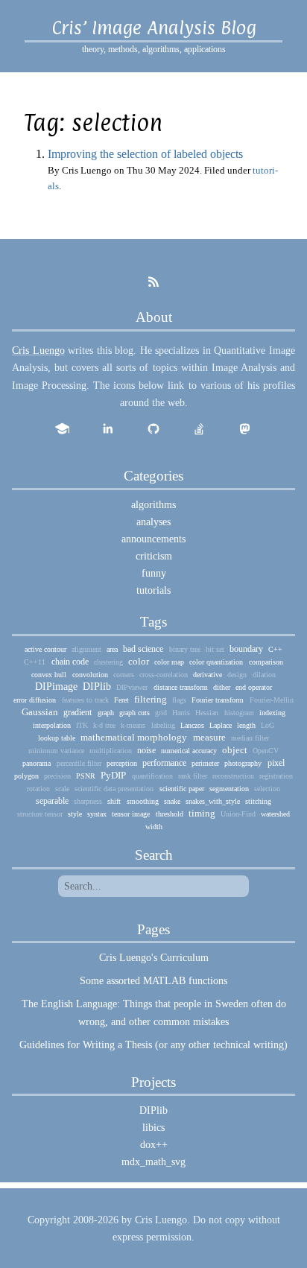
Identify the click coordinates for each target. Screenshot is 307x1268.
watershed (275, 814)
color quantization (216, 662)
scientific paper (181, 788)
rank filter (192, 776)
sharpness (88, 801)
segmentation (229, 788)
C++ (275, 649)
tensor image (131, 814)
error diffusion (34, 700)
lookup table (56, 738)
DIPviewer (132, 687)
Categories (153, 476)
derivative (207, 675)
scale (62, 788)
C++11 (34, 662)
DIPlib (97, 686)
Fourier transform (218, 700)
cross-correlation (163, 675)
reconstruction (233, 776)
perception (122, 763)
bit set (215, 649)
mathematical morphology (133, 737)
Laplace (220, 725)
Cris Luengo (38, 350)
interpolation (52, 725)
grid (161, 713)
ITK (82, 725)
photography (243, 763)
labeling (163, 725)
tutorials (153, 590)
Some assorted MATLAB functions (153, 980)
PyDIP (113, 775)
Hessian (206, 713)
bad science (143, 648)
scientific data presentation (114, 788)
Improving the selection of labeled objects (145, 154)
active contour (45, 649)
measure (209, 737)
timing (202, 813)
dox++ (154, 1144)
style (75, 814)
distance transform (181, 687)
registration (276, 776)
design (237, 675)
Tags (153, 622)
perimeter (205, 763)
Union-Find (238, 814)
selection (267, 788)
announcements (153, 539)
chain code (70, 661)
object (234, 749)
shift (114, 801)
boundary (246, 648)
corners (123, 675)
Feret (121, 700)
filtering (150, 699)
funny (154, 573)
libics (153, 1127)
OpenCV (266, 750)
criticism (154, 556)
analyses (153, 521)
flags (179, 700)
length (246, 725)
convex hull (48, 675)
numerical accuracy (189, 750)
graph (106, 713)
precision (57, 776)
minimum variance (56, 750)
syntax (97, 814)
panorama (36, 763)
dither (221, 687)
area (112, 649)
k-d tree (104, 725)
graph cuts (134, 713)
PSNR (85, 776)
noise (146, 750)
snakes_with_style (213, 801)
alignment (86, 649)
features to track (85, 700)
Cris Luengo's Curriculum (154, 957)
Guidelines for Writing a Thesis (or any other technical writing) (153, 1044)
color (138, 661)
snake (172, 801)
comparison (266, 662)
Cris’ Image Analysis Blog (153, 27)
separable (52, 800)
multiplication (110, 750)
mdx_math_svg (153, 1161)
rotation (38, 788)
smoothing (143, 801)
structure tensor (40, 814)
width (153, 826)
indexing (272, 713)
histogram (239, 713)
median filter (250, 738)
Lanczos (192, 725)
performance (164, 762)
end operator (253, 687)
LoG (267, 725)
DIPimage (56, 686)
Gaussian (40, 711)
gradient (77, 712)
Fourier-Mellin (272, 700)
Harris (181, 713)
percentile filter (79, 763)
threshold (169, 814)
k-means (133, 725)
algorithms (153, 504)
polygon (26, 776)
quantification (152, 776)
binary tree (184, 649)
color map (169, 662)
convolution (90, 675)
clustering (108, 662)
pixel (276, 762)
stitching (258, 801)
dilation (264, 675)
